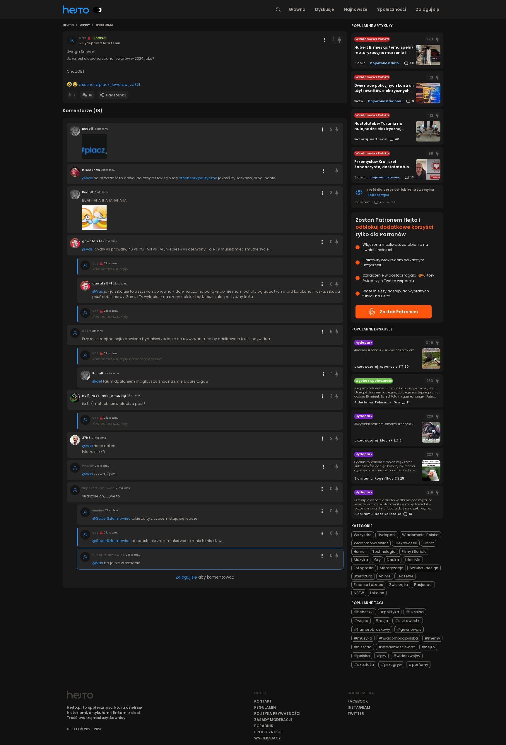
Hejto (68, 25)
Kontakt (263, 701)
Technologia (384, 551)
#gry (381, 655)
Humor (360, 551)
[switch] (97, 10)
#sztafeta (364, 664)
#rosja (381, 620)
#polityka (389, 611)
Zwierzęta (398, 584)
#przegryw (391, 664)
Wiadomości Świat (371, 543)
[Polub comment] (337, 129)
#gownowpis (409, 629)
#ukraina (415, 611)
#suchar (87, 84)
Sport (428, 543)
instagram (359, 707)
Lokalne (377, 592)
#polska (362, 655)
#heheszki (364, 611)
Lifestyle (412, 559)
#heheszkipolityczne (198, 177)
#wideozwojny (406, 655)
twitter (356, 713)
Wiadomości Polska (420, 534)
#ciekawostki (407, 620)
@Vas (87, 177)
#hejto (428, 647)
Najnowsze (355, 9)
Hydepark (387, 534)
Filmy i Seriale (414, 551)
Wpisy (85, 25)
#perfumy (418, 664)
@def (97, 381)
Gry (377, 559)
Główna (297, 9)
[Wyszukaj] (278, 9)
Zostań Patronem (399, 312)
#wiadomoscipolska (398, 638)
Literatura (363, 576)
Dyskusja (104, 25)
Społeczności (391, 9)
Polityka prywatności (277, 713)
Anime (385, 576)
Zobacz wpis (378, 195)
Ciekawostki (405, 543)
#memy (432, 638)
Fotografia (364, 567)
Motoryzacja (392, 567)
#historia (363, 647)
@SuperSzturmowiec (111, 518)
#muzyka (363, 638)
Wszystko (363, 534)
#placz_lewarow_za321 (118, 84)
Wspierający (267, 738)
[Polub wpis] (339, 39)
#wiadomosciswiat (396, 647)
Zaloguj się (427, 9)
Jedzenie (405, 576)
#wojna (361, 620)
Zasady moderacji (273, 719)
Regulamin (265, 707)
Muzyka (361, 559)
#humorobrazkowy (372, 629)
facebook (358, 701)
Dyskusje (324, 9)
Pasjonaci (423, 584)
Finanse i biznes (368, 584)
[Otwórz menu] (325, 40)
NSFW (359, 592)
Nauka (393, 559)
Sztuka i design (424, 567)
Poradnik (263, 725)
